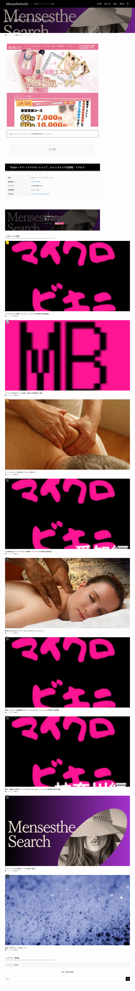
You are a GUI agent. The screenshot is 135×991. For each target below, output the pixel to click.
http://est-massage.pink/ (40, 194)
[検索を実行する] (128, 979)
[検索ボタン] (127, 4)
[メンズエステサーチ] (17, 4)
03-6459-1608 (35, 182)
